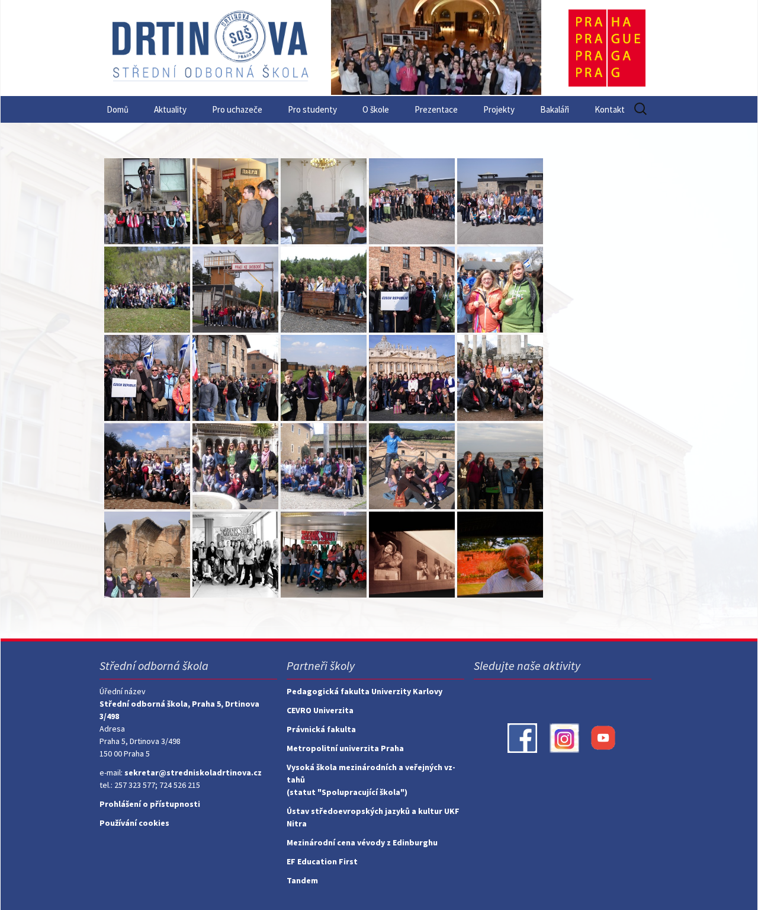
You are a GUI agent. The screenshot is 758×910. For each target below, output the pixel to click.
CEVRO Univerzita (320, 710)
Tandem (302, 880)
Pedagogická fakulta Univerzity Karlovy (364, 691)
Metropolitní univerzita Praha (345, 748)
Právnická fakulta (321, 729)
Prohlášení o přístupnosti (149, 804)
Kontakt (610, 109)
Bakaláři (554, 109)
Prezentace (436, 109)
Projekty (499, 109)
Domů (118, 109)
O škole (375, 109)
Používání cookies (134, 823)
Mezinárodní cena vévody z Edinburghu (362, 842)
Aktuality (170, 109)
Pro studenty (312, 109)
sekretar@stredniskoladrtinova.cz (193, 772)
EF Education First (322, 861)
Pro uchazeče (237, 109)
